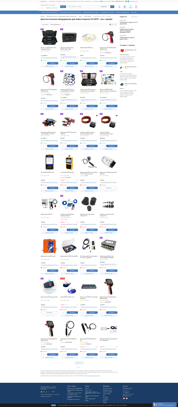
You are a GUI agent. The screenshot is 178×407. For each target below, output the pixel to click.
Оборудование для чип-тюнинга (91, 12)
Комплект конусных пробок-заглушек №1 (107, 215)
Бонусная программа (108, 391)
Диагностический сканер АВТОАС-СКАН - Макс (66, 48)
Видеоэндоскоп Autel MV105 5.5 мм (88, 339)
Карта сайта (57, 394)
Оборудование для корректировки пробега (70, 12)
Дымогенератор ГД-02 (46, 214)
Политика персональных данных (47, 394)
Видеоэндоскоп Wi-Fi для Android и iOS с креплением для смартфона (88, 173)
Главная (42, 16)
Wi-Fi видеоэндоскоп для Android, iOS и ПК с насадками (89, 257)
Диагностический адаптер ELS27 (49, 297)
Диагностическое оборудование (50, 12)
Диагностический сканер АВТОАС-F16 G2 (135, 66)
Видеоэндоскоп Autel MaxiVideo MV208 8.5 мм (49, 90)
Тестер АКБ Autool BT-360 (66, 172)
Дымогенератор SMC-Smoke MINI (69, 256)
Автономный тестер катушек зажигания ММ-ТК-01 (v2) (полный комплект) (48, 133)
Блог (104, 395)
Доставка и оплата (107, 388)
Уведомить (108, 187)
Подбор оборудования (90, 398)
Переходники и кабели (72, 394)
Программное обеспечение (107, 12)
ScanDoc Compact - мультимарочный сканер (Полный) (106, 133)
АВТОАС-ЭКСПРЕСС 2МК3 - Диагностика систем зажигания (108, 90)
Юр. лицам (81, 1)
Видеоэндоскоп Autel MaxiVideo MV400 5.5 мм (49, 339)
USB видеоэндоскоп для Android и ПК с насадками (108, 339)
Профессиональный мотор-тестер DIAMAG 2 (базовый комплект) (107, 257)
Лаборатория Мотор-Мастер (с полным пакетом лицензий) (88, 90)
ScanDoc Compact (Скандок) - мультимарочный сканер (87, 133)
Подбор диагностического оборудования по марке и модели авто (62, 16)
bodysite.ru (49, 396)
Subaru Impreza (87, 16)
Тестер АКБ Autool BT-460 (47, 172)
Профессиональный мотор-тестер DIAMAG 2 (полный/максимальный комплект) (67, 90)
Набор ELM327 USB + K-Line (67, 297)
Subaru (80, 16)
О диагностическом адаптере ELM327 (92, 396)
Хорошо (53, 405)
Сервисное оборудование (122, 12)
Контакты (87, 388)
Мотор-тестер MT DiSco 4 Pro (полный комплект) (48, 48)
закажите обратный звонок (93, 375)
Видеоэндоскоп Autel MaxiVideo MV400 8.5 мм (108, 297)
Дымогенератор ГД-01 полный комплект (68, 133)
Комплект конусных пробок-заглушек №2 (87, 215)
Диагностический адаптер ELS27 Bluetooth (108, 173)
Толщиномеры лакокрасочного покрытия (74, 397)
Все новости (134, 16)
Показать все (79, 363)
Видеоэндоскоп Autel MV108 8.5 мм (68, 339)
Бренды (86, 400)
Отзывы (104, 402)
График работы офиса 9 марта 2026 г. (127, 38)
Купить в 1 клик (49, 66)
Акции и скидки (106, 393)
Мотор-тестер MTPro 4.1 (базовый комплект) (89, 297)
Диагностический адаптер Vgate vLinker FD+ (136, 83)
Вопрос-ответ (88, 390)
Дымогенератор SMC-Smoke (48, 256)
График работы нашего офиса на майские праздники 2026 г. (127, 30)
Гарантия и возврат (107, 390)
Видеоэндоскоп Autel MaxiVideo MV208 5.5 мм (108, 48)
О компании (105, 399)
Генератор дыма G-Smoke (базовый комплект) (67, 215)
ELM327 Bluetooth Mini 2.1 (86, 47)
